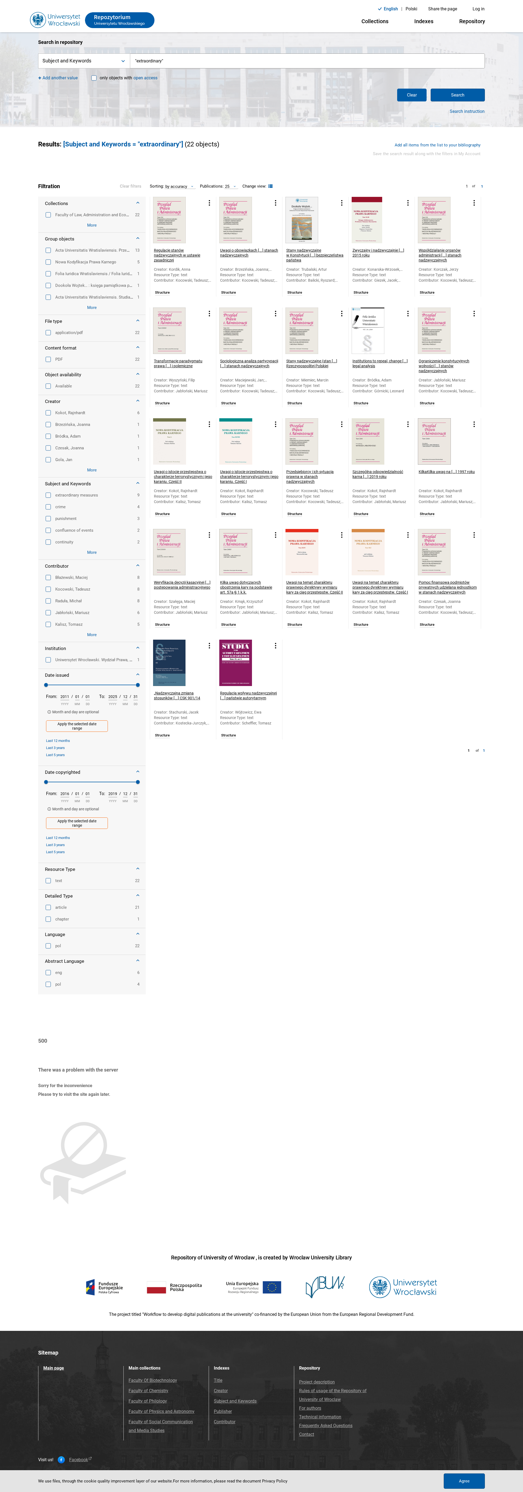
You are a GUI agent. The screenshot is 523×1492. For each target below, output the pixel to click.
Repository (472, 21)
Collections (374, 21)
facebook (78, 1460)
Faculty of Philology (148, 1401)
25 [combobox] (227, 186)
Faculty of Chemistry (148, 1390)
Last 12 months (58, 741)
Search (457, 95)
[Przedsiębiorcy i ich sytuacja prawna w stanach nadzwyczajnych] (308, 441)
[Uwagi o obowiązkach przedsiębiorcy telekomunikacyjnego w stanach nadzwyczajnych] (242, 220)
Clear (412, 95)
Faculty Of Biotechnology (153, 1380)
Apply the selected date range (76, 726)
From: (51, 696)
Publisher (223, 1411)
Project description (317, 1382)
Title (218, 1380)
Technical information (320, 1416)
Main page (53, 1368)
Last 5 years (55, 755)
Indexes (423, 21)
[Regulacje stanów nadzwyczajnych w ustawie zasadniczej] (176, 220)
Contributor (224, 1421)
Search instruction (467, 111)
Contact (306, 1434)
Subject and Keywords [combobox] (66, 61)
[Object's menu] (209, 203)
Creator (221, 1390)
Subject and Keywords (235, 1401)
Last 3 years (55, 748)
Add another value (60, 77)
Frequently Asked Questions (325, 1425)
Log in (479, 8)
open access (145, 77)
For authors (310, 1408)
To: (102, 696)
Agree (464, 1481)
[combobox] (307, 60)
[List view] (269, 186)
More (92, 225)
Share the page (442, 8)
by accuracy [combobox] (176, 186)
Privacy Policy (274, 1481)
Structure (162, 292)
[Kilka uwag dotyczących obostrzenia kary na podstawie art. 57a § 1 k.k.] (242, 552)
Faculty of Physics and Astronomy (161, 1411)
